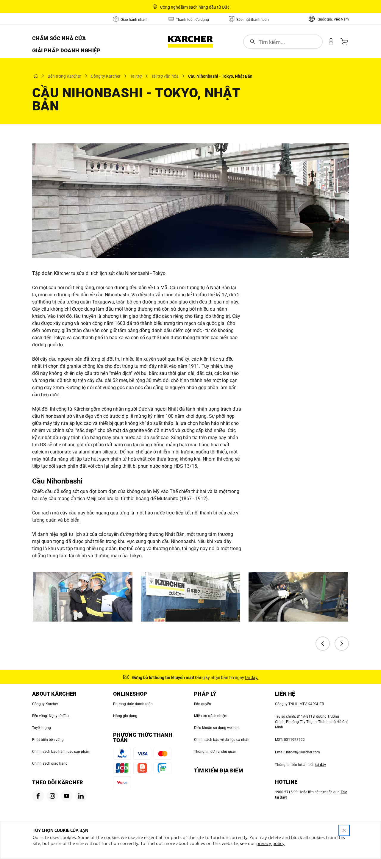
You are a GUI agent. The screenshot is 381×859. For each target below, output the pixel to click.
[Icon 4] (81, 796)
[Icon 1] (38, 796)
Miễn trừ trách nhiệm (210, 716)
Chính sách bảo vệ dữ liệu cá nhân (221, 740)
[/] (190, 42)
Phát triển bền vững (48, 740)
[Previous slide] (323, 643)
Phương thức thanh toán (133, 704)
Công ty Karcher (45, 704)
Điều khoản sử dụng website (216, 728)
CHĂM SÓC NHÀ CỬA (59, 38)
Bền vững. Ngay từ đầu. (51, 716)
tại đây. (251, 677)
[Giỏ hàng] (344, 41)
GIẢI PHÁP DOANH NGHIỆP (66, 50)
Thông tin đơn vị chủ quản (215, 752)
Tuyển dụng (41, 728)
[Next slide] (342, 643)
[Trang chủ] (35, 75)
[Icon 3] (67, 796)
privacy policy (270, 843)
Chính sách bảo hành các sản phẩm (61, 752)
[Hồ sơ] (331, 41)
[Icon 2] (52, 796)
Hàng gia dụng (125, 716)
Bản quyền (202, 704)
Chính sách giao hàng (50, 763)
